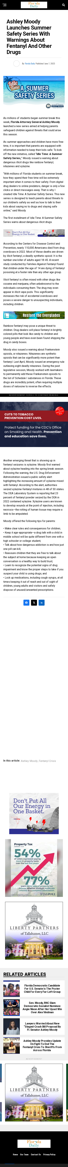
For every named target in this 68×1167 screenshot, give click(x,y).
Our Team (24, 1154)
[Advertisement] (34, 644)
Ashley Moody (29, 761)
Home (15, 1154)
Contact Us (36, 1154)
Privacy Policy (49, 1154)
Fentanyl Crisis (47, 761)
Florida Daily (30, 63)
